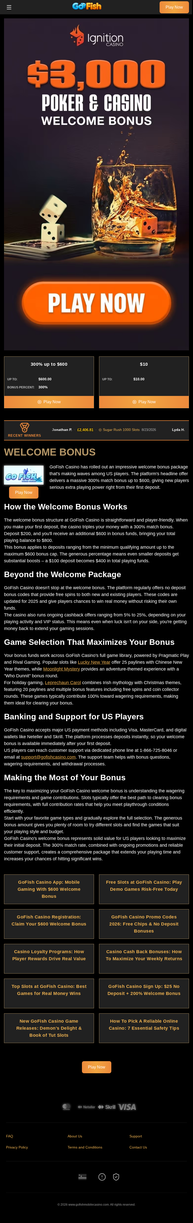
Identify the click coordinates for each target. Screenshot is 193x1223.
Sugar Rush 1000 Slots (110, 430)
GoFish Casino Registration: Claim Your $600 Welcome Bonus (49, 920)
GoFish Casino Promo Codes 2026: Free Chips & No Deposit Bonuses (143, 924)
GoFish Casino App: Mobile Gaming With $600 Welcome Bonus (49, 889)
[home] (87, 11)
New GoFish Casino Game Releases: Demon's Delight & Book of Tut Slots (49, 1028)
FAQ (9, 1136)
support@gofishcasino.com (48, 757)
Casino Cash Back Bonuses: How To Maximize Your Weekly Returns (144, 955)
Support (135, 1136)
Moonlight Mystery (61, 669)
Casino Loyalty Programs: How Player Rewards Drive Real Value (49, 955)
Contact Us (138, 1147)
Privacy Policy (17, 1147)
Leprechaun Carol (63, 682)
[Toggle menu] (9, 7)
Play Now (174, 7)
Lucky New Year (94, 662)
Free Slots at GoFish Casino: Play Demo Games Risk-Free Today (144, 886)
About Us (75, 1136)
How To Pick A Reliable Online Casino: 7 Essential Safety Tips (144, 1025)
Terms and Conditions (85, 1147)
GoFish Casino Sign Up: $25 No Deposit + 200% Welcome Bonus (144, 990)
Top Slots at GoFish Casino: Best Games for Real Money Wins (49, 990)
